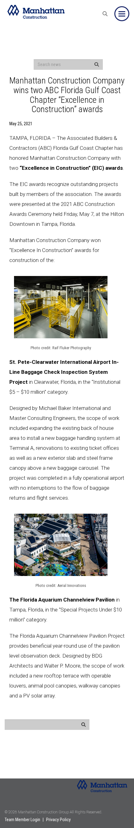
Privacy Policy (58, 819)
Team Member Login (22, 819)
